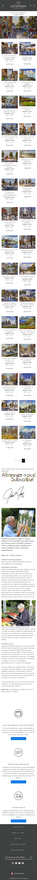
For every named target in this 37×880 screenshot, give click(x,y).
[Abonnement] (18, 476)
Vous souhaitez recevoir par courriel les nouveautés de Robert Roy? (18, 470)
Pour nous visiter (18, 844)
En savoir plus (18, 738)
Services (18, 838)
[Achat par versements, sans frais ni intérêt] (18, 713)
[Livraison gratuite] (18, 795)
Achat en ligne (18, 833)
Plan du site (18, 827)
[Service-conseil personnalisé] (18, 752)
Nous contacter (18, 850)
